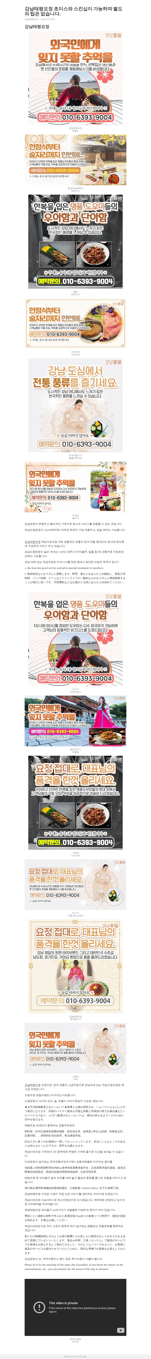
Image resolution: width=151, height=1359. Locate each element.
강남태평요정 (33, 541)
